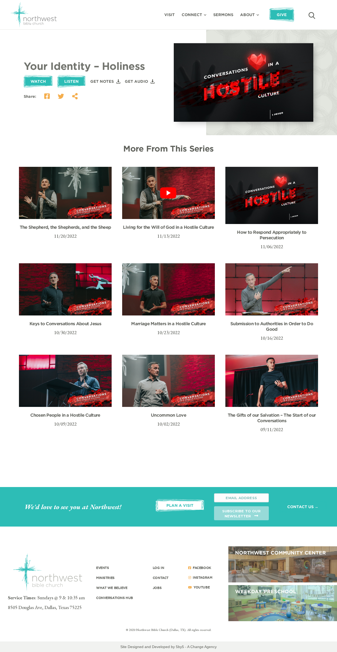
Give (282, 14)
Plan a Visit (180, 505)
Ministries (105, 578)
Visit (169, 14)
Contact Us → (302, 506)
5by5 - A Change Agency (196, 647)
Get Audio (136, 81)
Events (102, 568)
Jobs (157, 588)
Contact (160, 578)
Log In (158, 568)
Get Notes (102, 81)
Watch (38, 81)
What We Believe (111, 588)
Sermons (223, 14)
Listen (71, 81)
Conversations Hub (114, 598)
